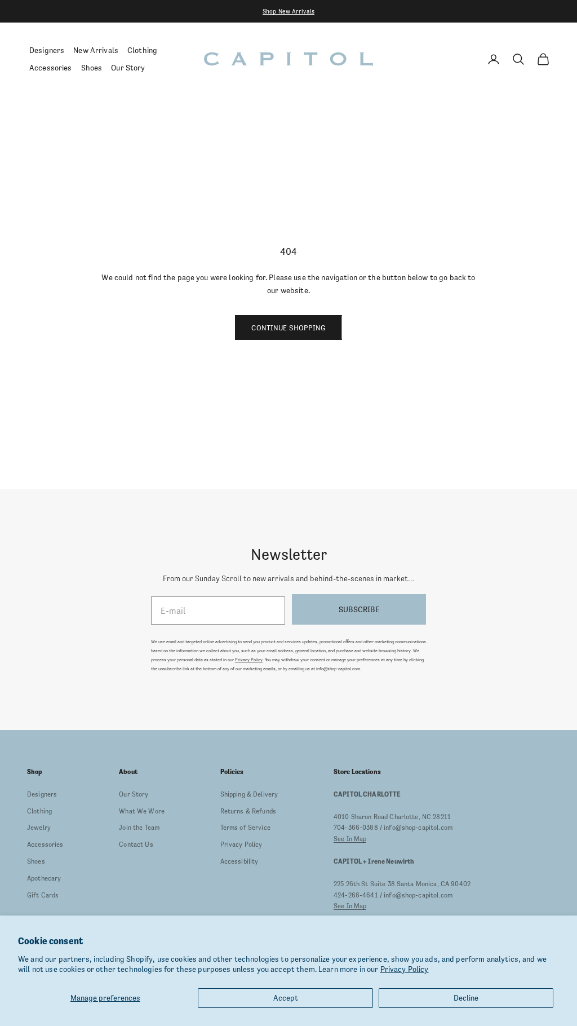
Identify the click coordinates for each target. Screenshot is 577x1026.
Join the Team (139, 828)
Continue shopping (288, 328)
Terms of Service (245, 828)
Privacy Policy (404, 969)
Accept (285, 997)
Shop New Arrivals (288, 11)
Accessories (50, 67)
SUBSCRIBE (359, 609)
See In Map (350, 839)
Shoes (92, 67)
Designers (46, 50)
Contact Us (136, 844)
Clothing (142, 50)
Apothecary (44, 878)
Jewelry (39, 828)
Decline (466, 997)
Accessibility (239, 861)
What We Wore (142, 811)
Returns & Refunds (248, 811)
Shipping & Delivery (249, 794)
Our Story (128, 67)
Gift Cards (43, 895)
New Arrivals (95, 50)
